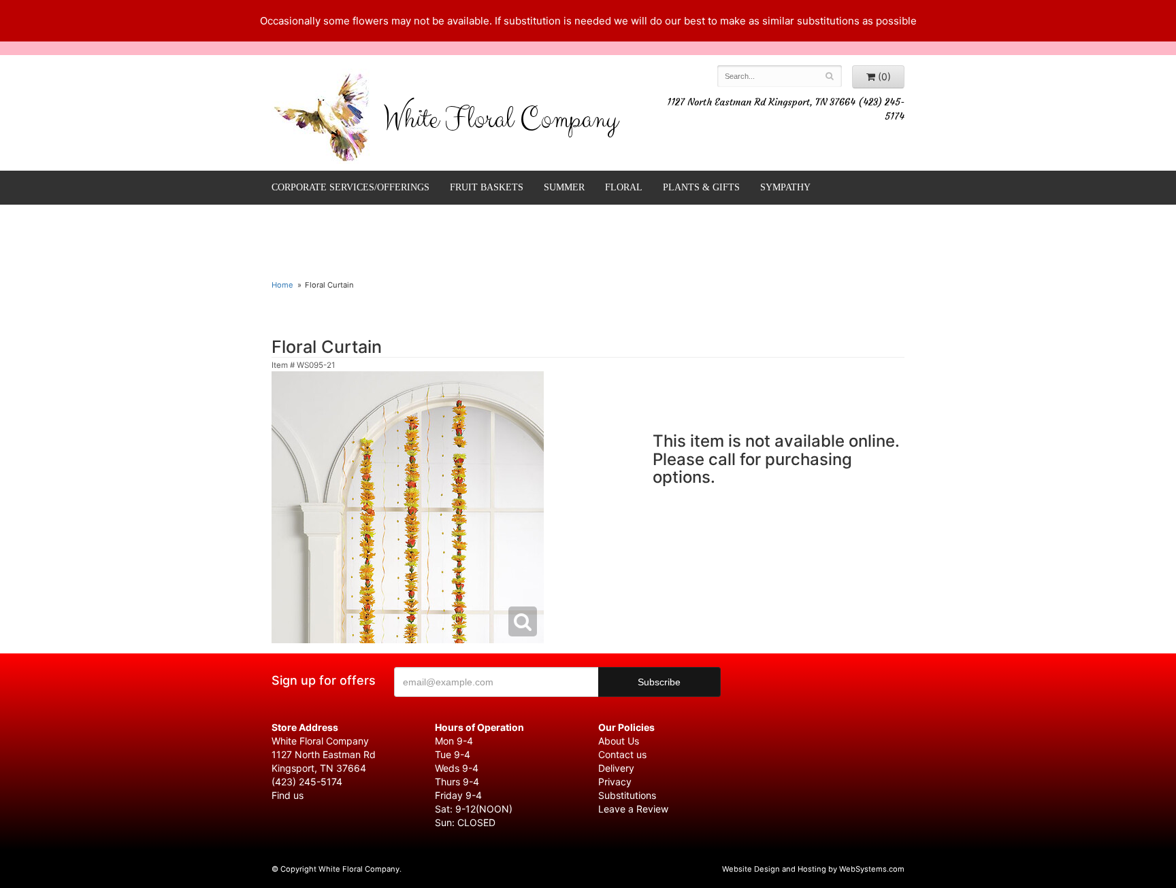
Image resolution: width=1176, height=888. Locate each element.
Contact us (622, 754)
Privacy (615, 781)
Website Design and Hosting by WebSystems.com (813, 869)
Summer (564, 187)
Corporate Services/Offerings (350, 187)
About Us (618, 741)
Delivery (616, 768)
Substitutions (627, 795)
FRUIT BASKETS (486, 187)
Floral (623, 187)
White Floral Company (500, 122)
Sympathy (785, 187)
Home (282, 285)
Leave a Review (633, 809)
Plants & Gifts (701, 187)
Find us (288, 795)
